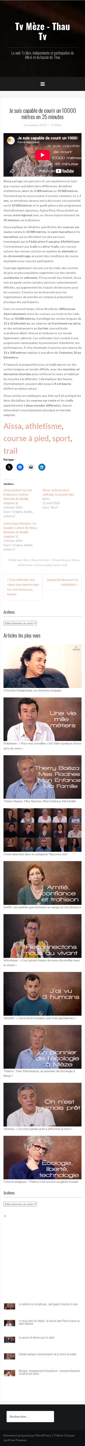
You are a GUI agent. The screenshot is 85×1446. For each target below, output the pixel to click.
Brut (27, 560)
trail (10, 450)
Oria (67, 1435)
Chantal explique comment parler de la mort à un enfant (47, 1354)
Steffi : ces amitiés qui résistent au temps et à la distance (42, 907)
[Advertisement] (42, 1265)
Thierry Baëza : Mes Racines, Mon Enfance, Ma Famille (39, 801)
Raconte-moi (40, 560)
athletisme (43, 426)
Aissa (12, 426)
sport (61, 438)
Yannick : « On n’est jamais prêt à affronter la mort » (37, 1129)
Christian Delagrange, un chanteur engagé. (32, 690)
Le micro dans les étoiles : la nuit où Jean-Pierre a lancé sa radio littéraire (49, 1322)
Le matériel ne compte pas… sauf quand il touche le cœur (48, 1304)
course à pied (26, 438)
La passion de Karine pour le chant (36, 1337)
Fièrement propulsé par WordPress (27, 1435)
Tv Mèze (56, 125)
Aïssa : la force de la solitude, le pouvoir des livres (58, 494)
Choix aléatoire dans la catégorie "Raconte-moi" (35, 854)
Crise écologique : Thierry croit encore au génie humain (40, 1181)
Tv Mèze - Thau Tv (42, 31)
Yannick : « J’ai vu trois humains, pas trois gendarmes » (39, 1018)
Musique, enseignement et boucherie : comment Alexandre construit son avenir (49, 1372)
